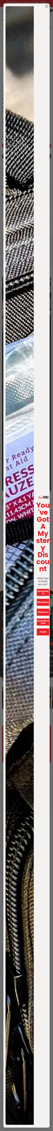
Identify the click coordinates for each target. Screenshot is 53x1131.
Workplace (43, 602)
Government (43, 592)
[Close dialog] (46, 6)
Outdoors (43, 612)
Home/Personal (43, 622)
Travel (43, 632)
